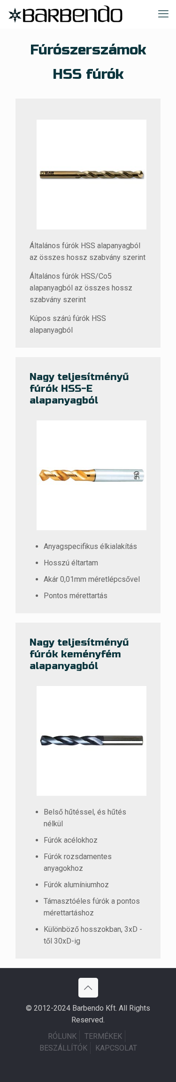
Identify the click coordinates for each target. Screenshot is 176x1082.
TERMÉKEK (103, 1036)
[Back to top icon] (88, 988)
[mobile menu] (163, 14)
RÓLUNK (62, 1036)
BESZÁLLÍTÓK (63, 1048)
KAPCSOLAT (116, 1048)
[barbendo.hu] (65, 14)
